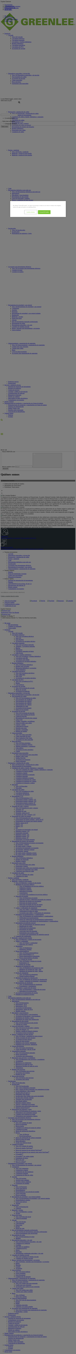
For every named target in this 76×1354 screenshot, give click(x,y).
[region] (38, 209)
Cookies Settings (31, 212)
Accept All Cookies (44, 212)
